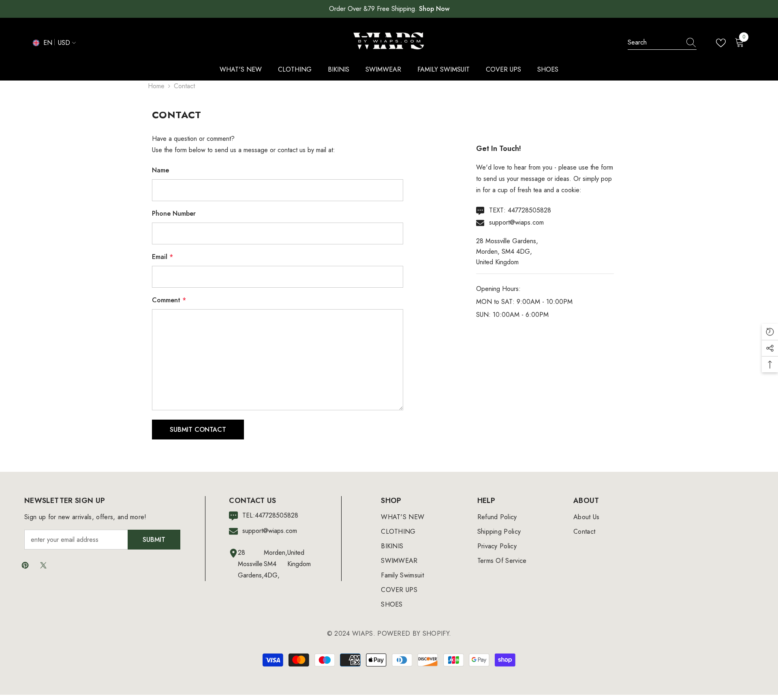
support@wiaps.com (516, 222)
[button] (198, 429)
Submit (154, 539)
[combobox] (654, 42)
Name (160, 170)
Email (162, 256)
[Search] (662, 43)
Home (156, 86)
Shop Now (434, 8)
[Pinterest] (25, 565)
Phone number (174, 213)
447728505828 (529, 210)
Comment (169, 300)
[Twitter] (43, 565)
